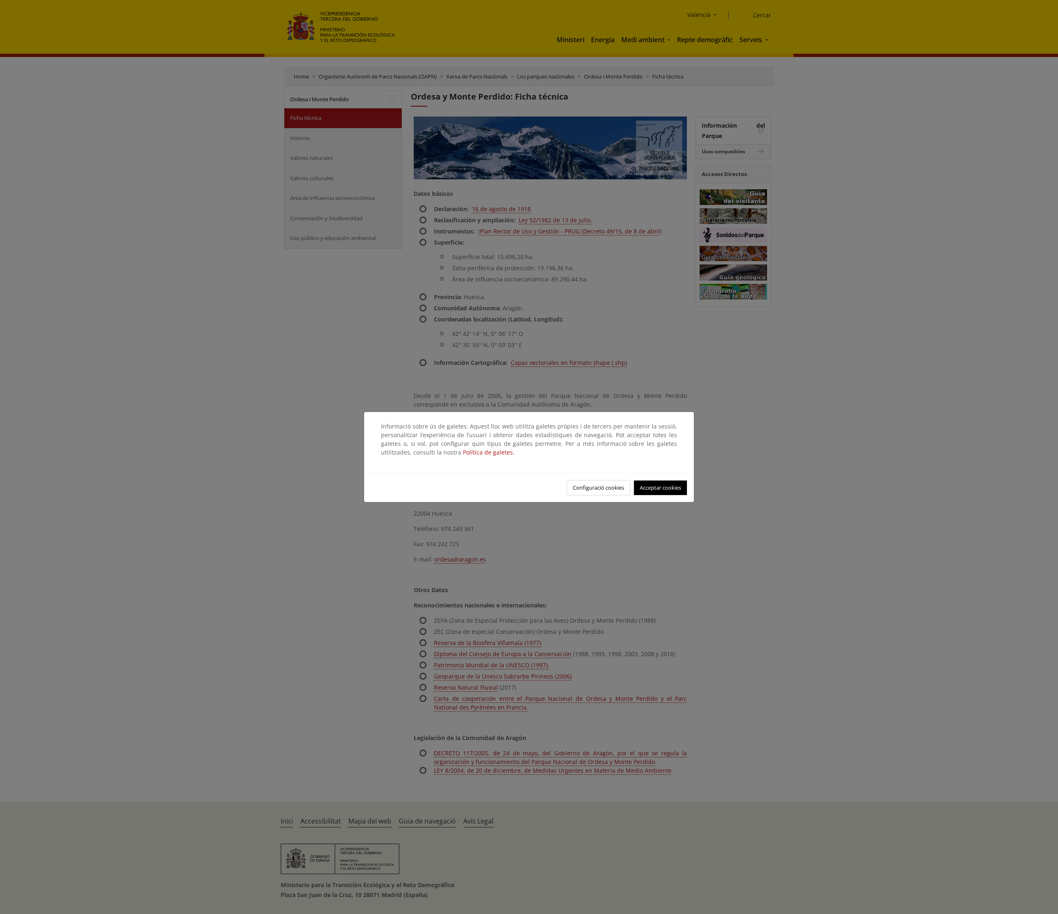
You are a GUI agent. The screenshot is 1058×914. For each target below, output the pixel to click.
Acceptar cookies (660, 487)
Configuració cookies (598, 487)
